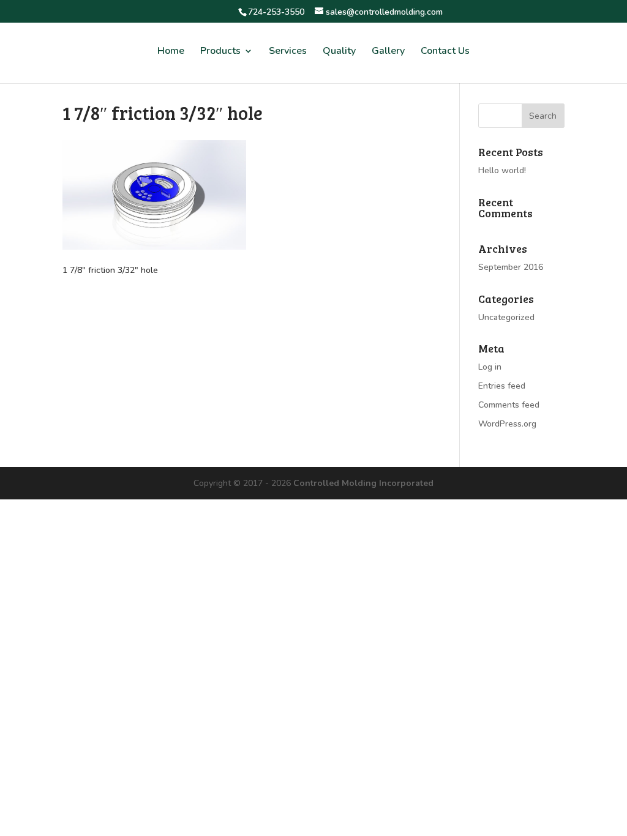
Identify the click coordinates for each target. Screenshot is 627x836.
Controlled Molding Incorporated (363, 483)
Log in (489, 367)
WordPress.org (507, 424)
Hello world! (502, 170)
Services (288, 52)
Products (220, 52)
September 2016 (510, 267)
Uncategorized (506, 317)
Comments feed (508, 405)
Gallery (388, 52)
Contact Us (445, 52)
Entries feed (501, 386)
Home (170, 52)
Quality (339, 52)
